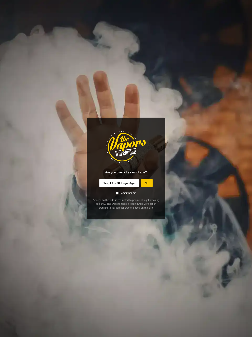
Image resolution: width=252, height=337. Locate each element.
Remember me (128, 193)
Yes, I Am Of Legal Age (119, 183)
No (147, 183)
